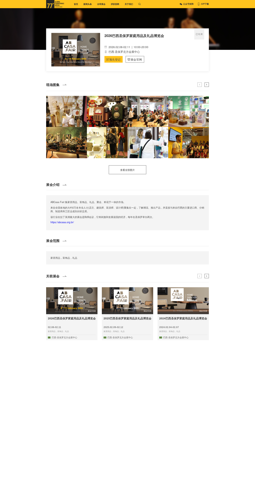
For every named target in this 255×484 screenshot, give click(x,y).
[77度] (55, 4)
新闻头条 (87, 4)
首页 (76, 4)
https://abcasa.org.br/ (62, 222)
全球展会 (101, 4)
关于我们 (129, 4)
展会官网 (136, 59)
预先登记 (115, 59)
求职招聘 (115, 4)
